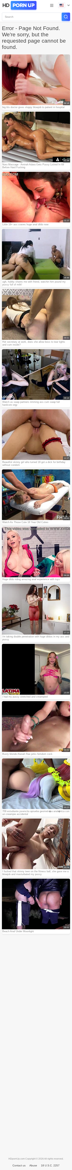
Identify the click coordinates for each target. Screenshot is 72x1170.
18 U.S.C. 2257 (50, 1165)
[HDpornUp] (19, 5)
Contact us (19, 1165)
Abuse (33, 1165)
